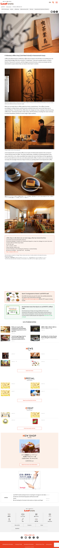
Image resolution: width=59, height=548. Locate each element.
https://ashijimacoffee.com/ (12, 251)
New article (17, 525)
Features (29, 525)
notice (14, 498)
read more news (29, 370)
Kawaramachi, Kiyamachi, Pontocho (42, 9)
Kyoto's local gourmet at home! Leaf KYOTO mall (35, 293)
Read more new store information (29, 464)
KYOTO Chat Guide (5, 9)
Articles (11, 9)
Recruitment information (29, 544)
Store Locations (8, 6)
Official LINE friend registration (31, 299)
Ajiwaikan (17, 528)
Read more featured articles (29, 400)
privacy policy (49, 544)
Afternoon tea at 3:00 (24, 9)
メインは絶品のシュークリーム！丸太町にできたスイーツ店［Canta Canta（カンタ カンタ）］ (29, 456)
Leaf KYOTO (3, 6)
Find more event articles (29, 428)
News (42, 525)
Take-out (31, 9)
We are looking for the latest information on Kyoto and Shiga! (28, 500)
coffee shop (17, 9)
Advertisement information (8, 544)
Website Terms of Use (40, 544)
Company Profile (18, 544)
